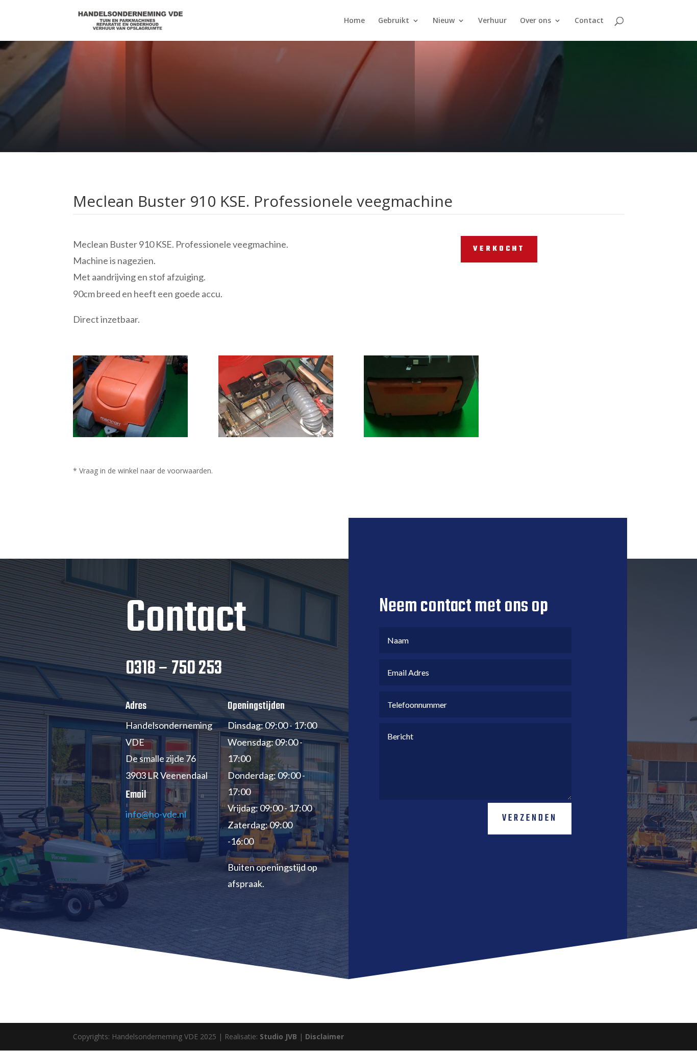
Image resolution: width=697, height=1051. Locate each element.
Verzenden (529, 818)
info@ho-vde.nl (156, 814)
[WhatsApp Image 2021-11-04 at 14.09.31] (275, 437)
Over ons (535, 21)
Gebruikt (393, 21)
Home (354, 21)
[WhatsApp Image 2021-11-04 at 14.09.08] (421, 437)
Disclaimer (324, 1036)
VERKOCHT (499, 249)
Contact (589, 21)
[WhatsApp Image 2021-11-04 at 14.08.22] (130, 437)
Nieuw (444, 21)
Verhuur (492, 21)
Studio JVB (278, 1036)
